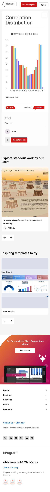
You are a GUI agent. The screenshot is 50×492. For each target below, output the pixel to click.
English (6, 428)
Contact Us (8, 422)
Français (35, 428)
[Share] (7, 139)
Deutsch (13, 428)
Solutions (7, 399)
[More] (44, 14)
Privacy (14, 467)
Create (6, 390)
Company (7, 409)
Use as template (29, 5)
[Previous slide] (4, 237)
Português (20, 428)
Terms (6, 467)
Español (28, 428)
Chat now (20, 422)
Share (11, 108)
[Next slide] (10, 237)
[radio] (18, 34)
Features (7, 395)
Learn (6, 404)
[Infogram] (9, 5)
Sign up (44, 5)
